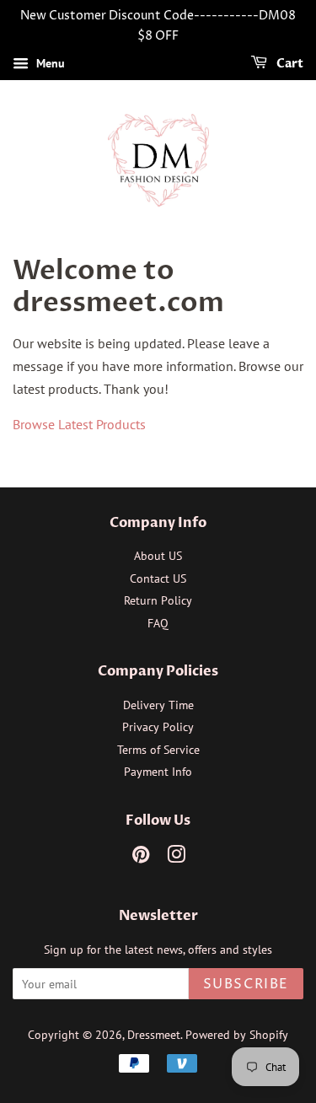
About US (158, 555)
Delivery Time (158, 705)
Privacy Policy (158, 726)
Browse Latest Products (79, 424)
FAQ (158, 623)
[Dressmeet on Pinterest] (140, 857)
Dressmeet (153, 1034)
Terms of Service (158, 749)
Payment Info (158, 771)
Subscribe (246, 984)
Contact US (158, 578)
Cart (288, 64)
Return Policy (158, 600)
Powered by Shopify (236, 1034)
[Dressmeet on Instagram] (176, 857)
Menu (49, 63)
